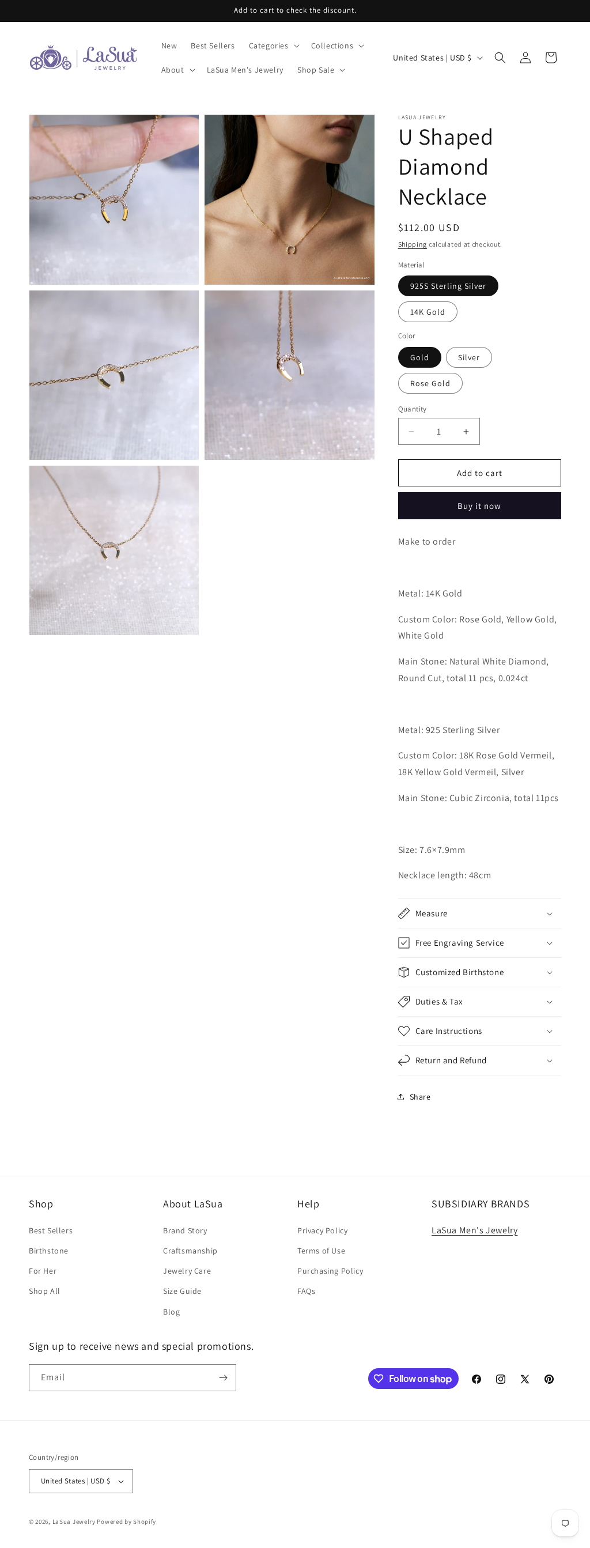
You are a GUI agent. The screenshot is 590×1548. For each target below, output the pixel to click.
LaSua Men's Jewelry (474, 1230)
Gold (419, 357)
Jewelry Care (187, 1271)
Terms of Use (321, 1250)
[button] (273, 45)
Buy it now (479, 505)
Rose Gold (430, 383)
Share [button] (420, 1097)
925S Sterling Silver (448, 286)
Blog (171, 1312)
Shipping (413, 244)
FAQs (306, 1291)
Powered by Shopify (126, 1521)
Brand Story (185, 1230)
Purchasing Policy (330, 1271)
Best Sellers (51, 1230)
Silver (469, 357)
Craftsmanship (190, 1250)
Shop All (44, 1291)
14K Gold (427, 312)
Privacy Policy (322, 1230)
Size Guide (182, 1291)
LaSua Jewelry (74, 1521)
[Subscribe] (223, 1377)
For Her (42, 1271)
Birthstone (49, 1250)
